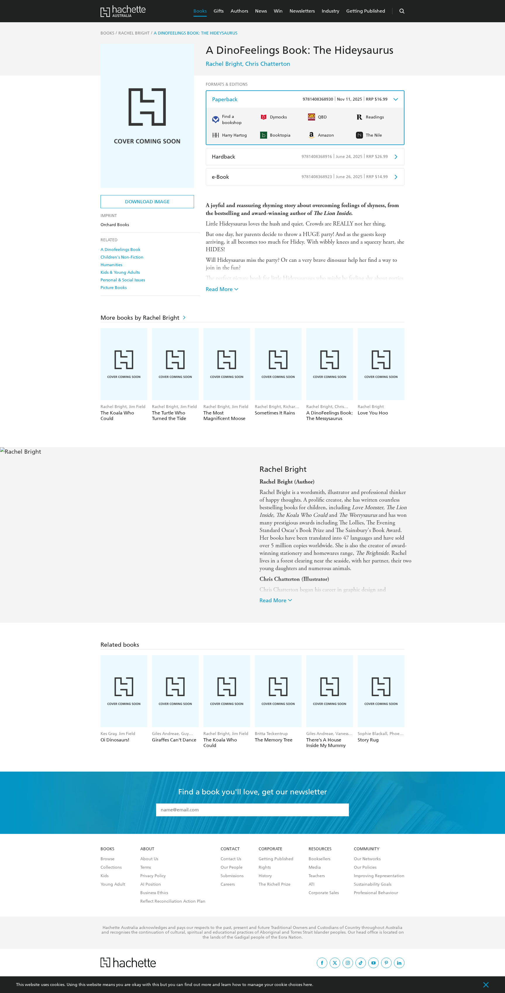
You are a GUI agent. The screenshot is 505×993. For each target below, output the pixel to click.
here (307, 984)
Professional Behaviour (376, 893)
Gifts (219, 11)
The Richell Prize (274, 884)
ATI (311, 884)
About (147, 849)
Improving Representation (379, 876)
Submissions (232, 876)
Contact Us (231, 859)
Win (278, 11)
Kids (104, 876)
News (261, 11)
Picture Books (114, 287)
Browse (108, 859)
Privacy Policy (153, 876)
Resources (320, 849)
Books (200, 11)
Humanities (111, 264)
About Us (149, 859)
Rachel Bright (224, 63)
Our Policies (365, 867)
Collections (111, 867)
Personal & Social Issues (123, 280)
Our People (232, 867)
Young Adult (113, 884)
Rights (265, 867)
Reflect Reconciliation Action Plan (172, 901)
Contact (230, 849)
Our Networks (367, 859)
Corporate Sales (324, 893)
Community (366, 849)
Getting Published (365, 11)
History (265, 876)
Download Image (147, 201)
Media (315, 867)
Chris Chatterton (267, 63)
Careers (228, 884)
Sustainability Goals (372, 884)
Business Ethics (154, 893)
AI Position (150, 884)
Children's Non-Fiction (122, 257)
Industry (330, 11)
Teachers (317, 876)
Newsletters (302, 11)
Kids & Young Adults (120, 272)
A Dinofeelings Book (121, 249)
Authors (239, 11)
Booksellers (319, 859)
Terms (145, 867)
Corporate (270, 849)
